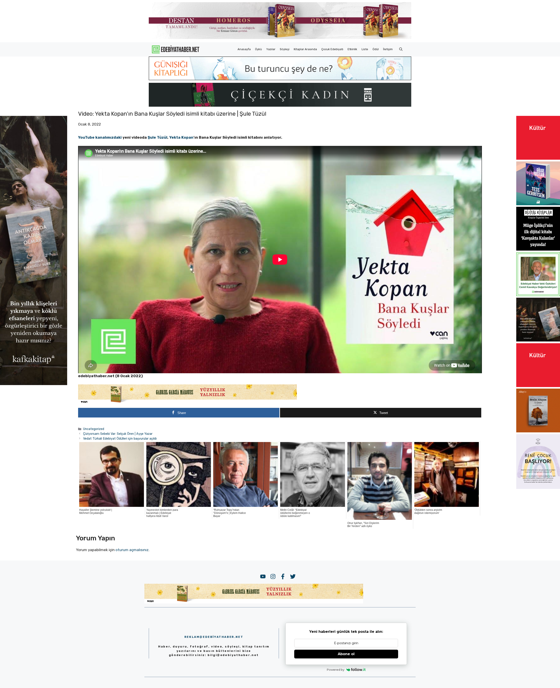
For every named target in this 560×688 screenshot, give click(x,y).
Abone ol (346, 654)
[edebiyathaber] (280, 105)
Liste (365, 49)
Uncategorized (93, 429)
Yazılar (270, 49)
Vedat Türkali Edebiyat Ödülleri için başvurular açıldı (120, 438)
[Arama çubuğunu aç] (401, 49)
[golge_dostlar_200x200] (538, 204)
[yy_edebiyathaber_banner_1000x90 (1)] (187, 403)
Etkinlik (352, 49)
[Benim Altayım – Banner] (538, 431)
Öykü (258, 49)
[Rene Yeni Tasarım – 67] (538, 487)
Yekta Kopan (181, 137)
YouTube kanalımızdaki (100, 137)
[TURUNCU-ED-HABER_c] (280, 79)
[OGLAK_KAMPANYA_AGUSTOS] (538, 158)
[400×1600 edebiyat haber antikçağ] (33, 384)
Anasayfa (244, 49)
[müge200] (538, 249)
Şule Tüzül (157, 137)
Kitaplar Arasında (305, 49)
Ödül (376, 49)
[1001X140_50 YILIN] (280, 38)
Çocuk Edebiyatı (332, 49)
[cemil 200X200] (538, 295)
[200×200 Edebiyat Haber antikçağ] (538, 340)
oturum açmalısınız (132, 550)
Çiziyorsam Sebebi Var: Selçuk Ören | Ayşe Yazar (117, 434)
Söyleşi (284, 49)
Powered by (335, 669)
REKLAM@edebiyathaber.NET (213, 636)
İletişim (388, 49)
